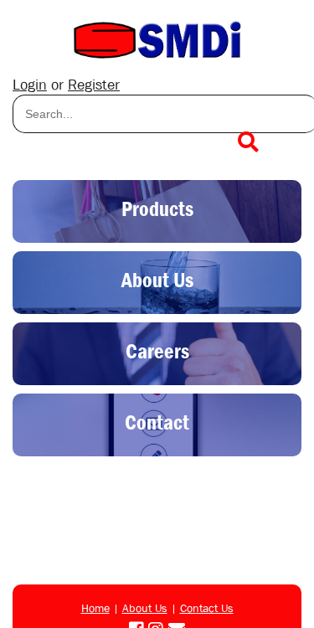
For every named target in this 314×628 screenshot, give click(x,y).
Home (95, 607)
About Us (144, 607)
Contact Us (207, 607)
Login (30, 85)
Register (94, 85)
